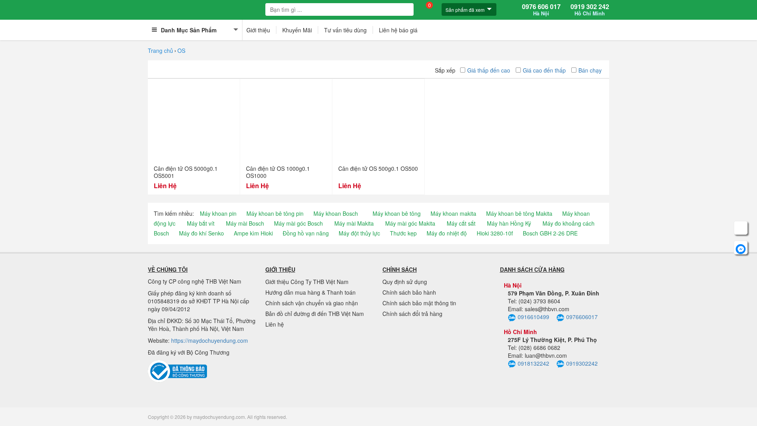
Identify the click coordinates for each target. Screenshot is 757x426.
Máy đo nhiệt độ (447, 233)
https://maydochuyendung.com (209, 340)
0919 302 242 (590, 10)
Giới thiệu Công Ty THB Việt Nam (307, 282)
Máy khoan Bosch (335, 213)
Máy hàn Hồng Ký (509, 223)
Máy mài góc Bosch (298, 223)
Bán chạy (590, 70)
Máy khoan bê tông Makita (519, 213)
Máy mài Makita (354, 223)
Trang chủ (160, 50)
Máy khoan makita (453, 213)
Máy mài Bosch (245, 223)
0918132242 (533, 363)
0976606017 (582, 317)
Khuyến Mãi (297, 30)
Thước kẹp (403, 233)
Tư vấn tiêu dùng (345, 30)
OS (181, 50)
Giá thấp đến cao (488, 70)
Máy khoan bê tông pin (275, 213)
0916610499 (533, 317)
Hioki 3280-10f (495, 233)
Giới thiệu (258, 30)
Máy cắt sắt (461, 223)
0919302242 (582, 363)
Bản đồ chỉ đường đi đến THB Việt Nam (314, 314)
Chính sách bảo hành (409, 292)
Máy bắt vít (200, 223)
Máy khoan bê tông (397, 213)
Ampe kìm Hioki (253, 233)
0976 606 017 (541, 10)
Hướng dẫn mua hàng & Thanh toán (310, 292)
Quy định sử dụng (404, 282)
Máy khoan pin (218, 213)
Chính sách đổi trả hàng (412, 314)
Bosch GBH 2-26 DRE (550, 233)
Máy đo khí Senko (201, 233)
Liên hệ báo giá (398, 30)
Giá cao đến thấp (544, 70)
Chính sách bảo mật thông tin (419, 303)
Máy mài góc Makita (410, 223)
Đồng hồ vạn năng (306, 233)
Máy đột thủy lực (359, 233)
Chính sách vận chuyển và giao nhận (311, 303)
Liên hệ (274, 324)
